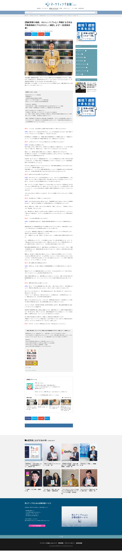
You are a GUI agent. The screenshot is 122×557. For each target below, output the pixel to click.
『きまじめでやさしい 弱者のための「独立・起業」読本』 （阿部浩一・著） (88, 490)
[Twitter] (35, 34)
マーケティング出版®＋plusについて (48, 543)
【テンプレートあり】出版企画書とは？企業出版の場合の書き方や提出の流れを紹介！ (91, 85)
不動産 (45, 31)
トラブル (42, 31)
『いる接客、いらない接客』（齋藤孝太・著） (33, 490)
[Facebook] (28, 34)
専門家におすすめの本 (82, 64)
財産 (52, 31)
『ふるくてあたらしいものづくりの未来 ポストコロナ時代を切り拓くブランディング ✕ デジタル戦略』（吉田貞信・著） (70, 491)
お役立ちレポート (67, 8)
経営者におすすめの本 (53, 8)
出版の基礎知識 (81, 60)
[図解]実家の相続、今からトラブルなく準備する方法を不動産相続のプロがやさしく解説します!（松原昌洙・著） (59, 15)
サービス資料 (74, 8)
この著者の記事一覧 (67, 397)
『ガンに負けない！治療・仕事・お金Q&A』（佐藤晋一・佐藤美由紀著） (51, 490)
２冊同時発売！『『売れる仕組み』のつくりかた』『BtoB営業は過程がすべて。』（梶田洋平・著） (33, 465)
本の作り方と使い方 (82, 67)
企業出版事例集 (81, 57)
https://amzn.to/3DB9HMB (30, 370)
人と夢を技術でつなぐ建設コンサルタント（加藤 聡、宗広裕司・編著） (32, 408)
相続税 (49, 31)
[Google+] (41, 34)
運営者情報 (60, 543)
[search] (96, 12)
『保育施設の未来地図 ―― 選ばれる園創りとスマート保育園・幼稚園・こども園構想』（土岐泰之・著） (70, 465)
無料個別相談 (81, 8)
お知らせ (79, 54)
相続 (47, 31)
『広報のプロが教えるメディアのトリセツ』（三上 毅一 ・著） (51, 464)
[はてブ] (47, 34)
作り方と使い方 (45, 8)
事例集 (60, 8)
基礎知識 (39, 8)
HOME (27, 15)
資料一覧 (79, 74)
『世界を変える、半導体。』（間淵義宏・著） (88, 464)
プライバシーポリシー (70, 543)
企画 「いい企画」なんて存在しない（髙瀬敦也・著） (54, 408)
